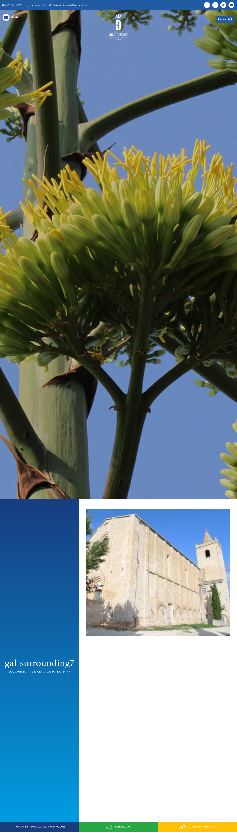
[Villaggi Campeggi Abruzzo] (118, 27)
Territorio (36, 672)
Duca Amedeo (17, 672)
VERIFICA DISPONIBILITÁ (202, 827)
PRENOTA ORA (122, 827)
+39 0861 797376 (14, 5)
